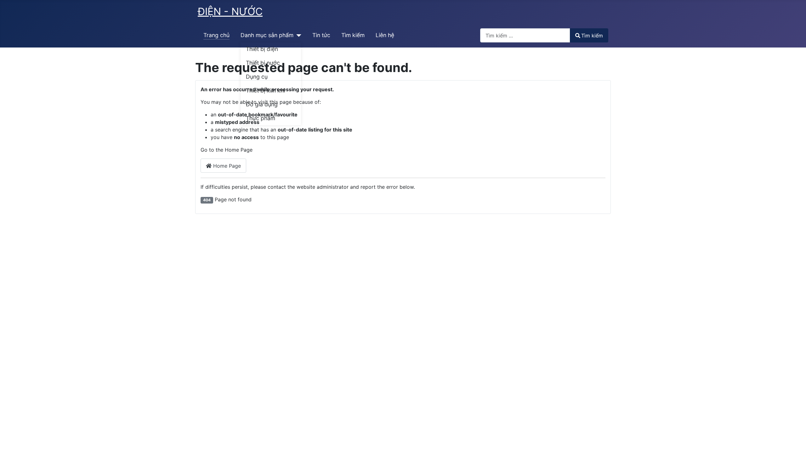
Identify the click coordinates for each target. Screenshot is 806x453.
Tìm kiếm (353, 35)
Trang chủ (216, 35)
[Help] (297, 35)
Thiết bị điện (262, 49)
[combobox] (525, 35)
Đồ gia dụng (262, 104)
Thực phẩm (260, 118)
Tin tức (321, 35)
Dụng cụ (257, 76)
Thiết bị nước (263, 62)
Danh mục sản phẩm (267, 35)
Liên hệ (385, 35)
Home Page (226, 166)
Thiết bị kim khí (265, 90)
